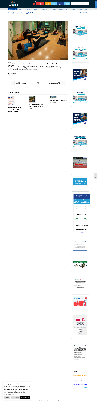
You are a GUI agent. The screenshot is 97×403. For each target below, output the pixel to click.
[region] (17, 391)
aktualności (13, 73)
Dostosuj (7, 397)
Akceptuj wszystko (25, 397)
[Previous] (65, 92)
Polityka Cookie (11, 394)
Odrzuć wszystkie (15, 397)
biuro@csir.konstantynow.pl (80, 384)
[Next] (67, 92)
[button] (87, 3)
